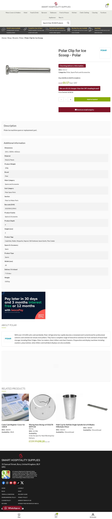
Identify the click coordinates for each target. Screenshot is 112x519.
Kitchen (74, 12)
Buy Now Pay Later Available (79, 28)
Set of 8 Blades (89, 425)
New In (61, 17)
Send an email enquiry (85, 110)
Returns (4, 503)
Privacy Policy (23, 497)
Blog (3, 491)
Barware (44, 12)
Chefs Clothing (84, 12)
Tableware (53, 12)
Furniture (103, 12)
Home (4, 38)
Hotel (25, 12)
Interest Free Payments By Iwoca (28, 503)
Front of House (64, 12)
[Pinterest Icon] (15, 483)
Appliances (52, 17)
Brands (15, 38)
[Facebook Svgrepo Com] (3, 483)
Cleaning (94, 12)
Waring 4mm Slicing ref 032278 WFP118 (41, 426)
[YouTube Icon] (11, 483)
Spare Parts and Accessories (80, 72)
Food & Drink (34, 12)
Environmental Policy (9, 497)
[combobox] (56, 23)
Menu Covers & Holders (13, 12)
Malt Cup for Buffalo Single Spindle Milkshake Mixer (69, 426)
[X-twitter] (22, 483)
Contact (21, 488)
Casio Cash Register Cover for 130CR (13, 426)
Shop (9, 38)
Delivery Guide (22, 494)
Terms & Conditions (8, 494)
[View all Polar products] (105, 53)
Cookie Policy (6, 500)
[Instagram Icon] (7, 483)
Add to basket (92, 99)
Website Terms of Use (24, 500)
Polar (21, 38)
